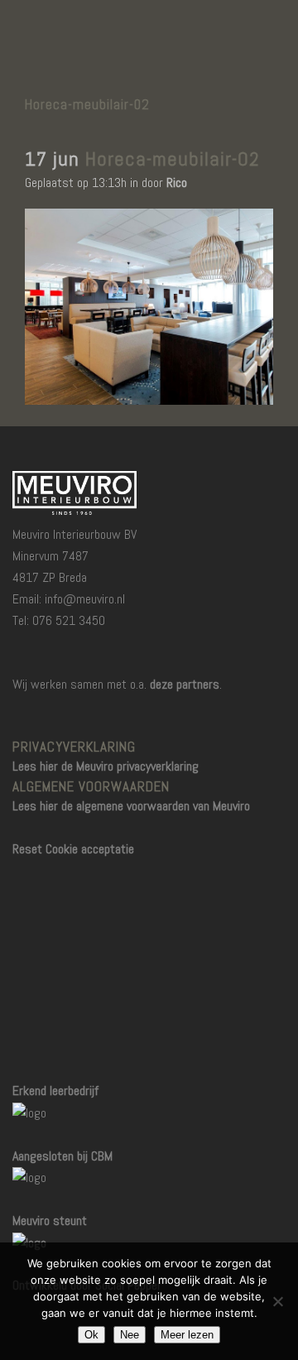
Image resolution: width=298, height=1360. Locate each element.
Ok (91, 1335)
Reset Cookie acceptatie (73, 849)
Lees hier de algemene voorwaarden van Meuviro (131, 806)
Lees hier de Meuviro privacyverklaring (105, 766)
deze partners (184, 684)
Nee (129, 1335)
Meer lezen (187, 1335)
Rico (176, 182)
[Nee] (277, 1301)
